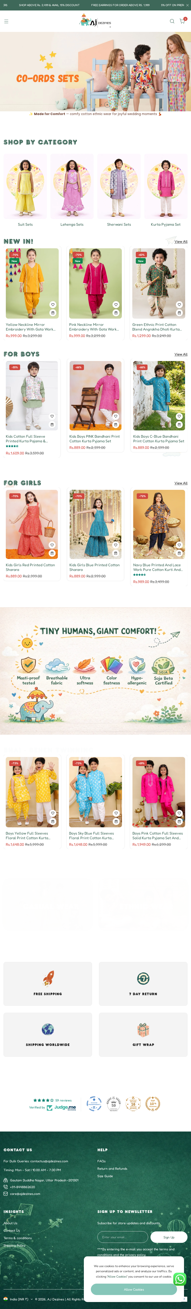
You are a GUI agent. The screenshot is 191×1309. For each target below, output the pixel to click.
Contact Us (11, 1230)
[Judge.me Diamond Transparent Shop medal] (94, 1103)
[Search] (172, 21)
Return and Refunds (112, 1168)
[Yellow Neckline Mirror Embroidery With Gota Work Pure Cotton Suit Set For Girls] (32, 283)
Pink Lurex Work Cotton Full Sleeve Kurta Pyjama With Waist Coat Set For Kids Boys (30, 438)
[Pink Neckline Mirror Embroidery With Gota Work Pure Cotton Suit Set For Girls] (95, 283)
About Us (10, 1223)
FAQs (101, 1161)
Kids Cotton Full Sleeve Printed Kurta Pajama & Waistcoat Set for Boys (89, 438)
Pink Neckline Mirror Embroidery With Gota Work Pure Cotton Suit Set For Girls (94, 326)
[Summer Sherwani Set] (72, 186)
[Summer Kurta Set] (119, 186)
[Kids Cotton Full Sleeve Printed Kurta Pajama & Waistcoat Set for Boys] (95, 395)
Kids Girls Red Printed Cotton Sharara (94, 567)
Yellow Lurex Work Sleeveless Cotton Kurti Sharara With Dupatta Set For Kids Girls (31, 567)
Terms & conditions (17, 1238)
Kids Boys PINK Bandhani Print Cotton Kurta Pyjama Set (158, 438)
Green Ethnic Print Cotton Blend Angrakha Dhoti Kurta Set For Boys (156, 326)
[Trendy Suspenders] (166, 186)
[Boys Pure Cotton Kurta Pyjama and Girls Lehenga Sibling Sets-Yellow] (158, 792)
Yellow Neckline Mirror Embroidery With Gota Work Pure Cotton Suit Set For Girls (31, 326)
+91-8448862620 (22, 1187)
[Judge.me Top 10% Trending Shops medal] (152, 1103)
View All (181, 241)
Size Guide (105, 1176)
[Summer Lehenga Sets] (25, 186)
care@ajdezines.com (25, 1194)
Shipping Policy (14, 1245)
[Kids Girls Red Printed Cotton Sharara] (95, 524)
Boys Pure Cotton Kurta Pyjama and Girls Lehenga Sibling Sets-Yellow (154, 835)
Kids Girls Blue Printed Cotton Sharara (158, 567)
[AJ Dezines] (95, 21)
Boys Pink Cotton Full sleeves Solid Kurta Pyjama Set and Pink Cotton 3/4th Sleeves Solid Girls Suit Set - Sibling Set (95, 835)
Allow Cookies (134, 1289)
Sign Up (169, 1237)
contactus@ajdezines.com (49, 1161)
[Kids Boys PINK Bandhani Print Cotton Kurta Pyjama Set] (159, 395)
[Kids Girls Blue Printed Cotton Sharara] (159, 524)
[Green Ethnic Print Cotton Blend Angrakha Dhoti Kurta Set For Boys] (158, 283)
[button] (84, 105)
